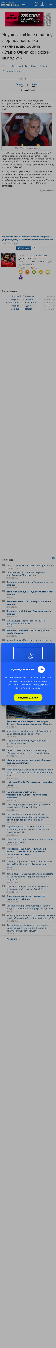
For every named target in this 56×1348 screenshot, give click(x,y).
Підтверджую (28, 697)
